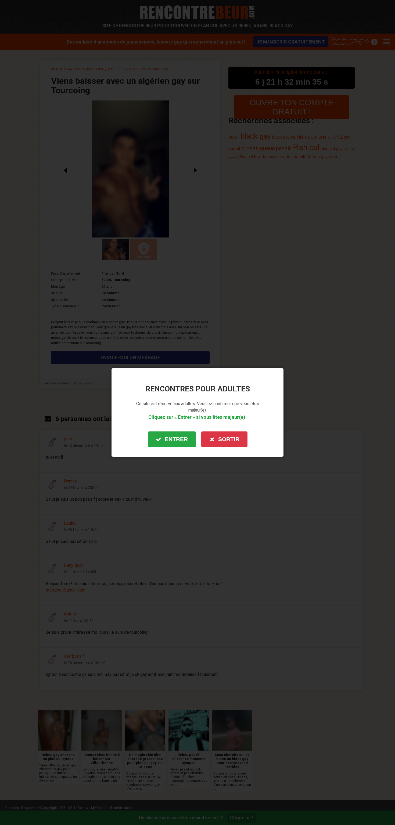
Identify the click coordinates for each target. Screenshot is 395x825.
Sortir (228, 439)
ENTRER (176, 439)
